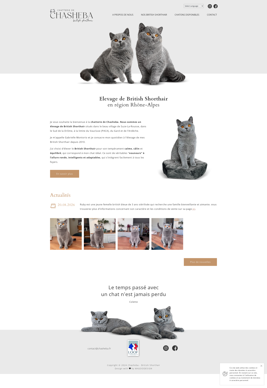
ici (193, 208)
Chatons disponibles (187, 14)
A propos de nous (122, 14)
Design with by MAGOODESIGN (133, 368)
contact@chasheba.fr (99, 348)
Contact (212, 14)
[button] (66, 234)
